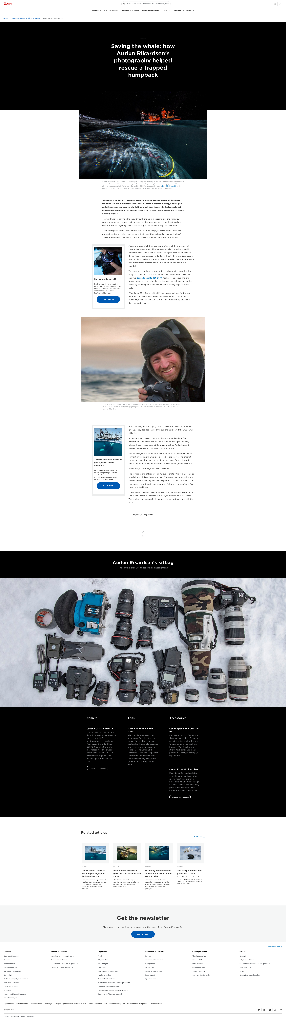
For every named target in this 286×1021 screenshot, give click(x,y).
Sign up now (143, 934)
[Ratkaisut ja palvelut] (160, 10)
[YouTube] (281, 1010)
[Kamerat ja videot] (108, 10)
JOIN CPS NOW (108, 299)
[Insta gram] (264, 1010)
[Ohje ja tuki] (172, 10)
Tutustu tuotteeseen (97, 768)
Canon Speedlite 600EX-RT (149, 278)
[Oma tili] (275, 4)
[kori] (280, 4)
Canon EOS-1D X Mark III (100, 728)
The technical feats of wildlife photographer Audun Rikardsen (93, 873)
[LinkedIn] (270, 1010)
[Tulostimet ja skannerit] (140, 10)
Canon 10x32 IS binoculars (183, 769)
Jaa (143, 536)
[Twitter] (275, 1010)
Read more (108, 486)
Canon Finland (10, 1010)
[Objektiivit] (119, 10)
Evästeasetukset (155, 1004)
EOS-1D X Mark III (169, 186)
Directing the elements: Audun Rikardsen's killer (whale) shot (158, 873)
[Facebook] (259, 1010)
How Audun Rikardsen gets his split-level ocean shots (127, 873)
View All (198, 837)
